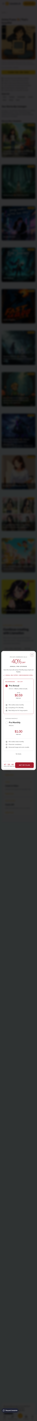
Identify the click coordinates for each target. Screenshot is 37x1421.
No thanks (18, 754)
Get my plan (24, 765)
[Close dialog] (32, 655)
